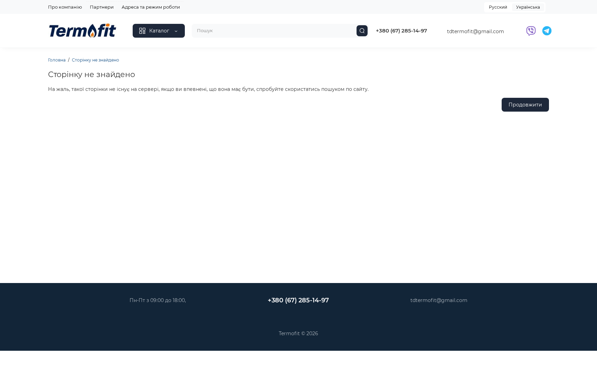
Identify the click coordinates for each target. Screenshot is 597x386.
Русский (498, 7)
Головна (57, 60)
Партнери (102, 7)
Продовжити (525, 105)
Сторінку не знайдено (95, 60)
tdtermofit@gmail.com (475, 31)
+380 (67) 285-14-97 (401, 30)
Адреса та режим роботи (151, 7)
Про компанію (65, 7)
